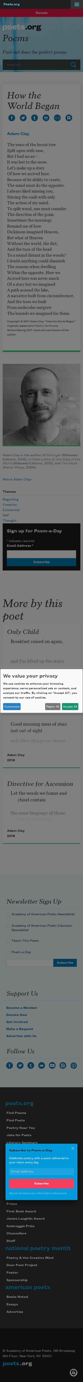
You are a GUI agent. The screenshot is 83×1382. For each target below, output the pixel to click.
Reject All (52, 706)
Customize (11, 706)
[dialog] (41, 691)
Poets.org (12, 4)
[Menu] (77, 4)
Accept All (70, 706)
